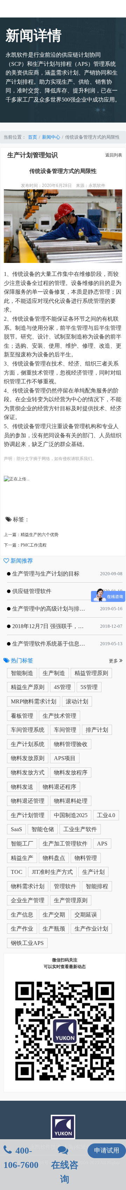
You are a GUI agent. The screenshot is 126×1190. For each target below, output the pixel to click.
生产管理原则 (71, 900)
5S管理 (89, 687)
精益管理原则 (91, 673)
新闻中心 (51, 137)
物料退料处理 (71, 801)
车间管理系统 (27, 730)
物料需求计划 (27, 886)
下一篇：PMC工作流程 (25, 545)
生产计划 (93, 872)
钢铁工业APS (27, 943)
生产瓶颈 (54, 929)
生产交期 (54, 915)
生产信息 (22, 915)
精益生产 (22, 858)
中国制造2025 (71, 815)
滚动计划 (77, 701)
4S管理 (62, 687)
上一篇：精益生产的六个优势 (31, 534)
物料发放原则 (27, 758)
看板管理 (22, 716)
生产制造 (54, 673)
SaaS (16, 829)
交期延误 (86, 915)
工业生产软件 (80, 829)
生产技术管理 (59, 716)
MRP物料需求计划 (33, 701)
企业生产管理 (27, 900)
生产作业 (22, 929)
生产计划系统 (27, 744)
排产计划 (97, 730)
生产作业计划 (91, 929)
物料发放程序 (71, 772)
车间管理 (65, 730)
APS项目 (65, 758)
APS (102, 844)
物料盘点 (54, 858)
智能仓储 (42, 829)
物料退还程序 (59, 787)
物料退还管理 (27, 801)
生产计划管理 (27, 815)
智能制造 (22, 673)
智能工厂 (22, 844)
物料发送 (22, 787)
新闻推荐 (21, 561)
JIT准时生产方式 (52, 872)
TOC (16, 872)
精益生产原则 (27, 687)
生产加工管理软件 (65, 844)
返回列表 (113, 155)
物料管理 (86, 858)
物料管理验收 (71, 744)
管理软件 (65, 886)
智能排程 (97, 886)
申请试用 (106, 1150)
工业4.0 (106, 815)
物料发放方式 (27, 772)
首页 (32, 137)
